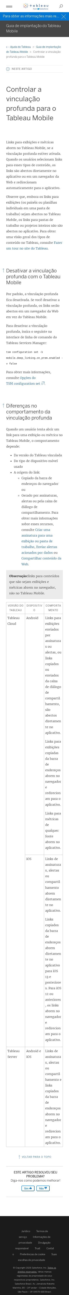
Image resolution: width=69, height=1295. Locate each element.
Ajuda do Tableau (20, 47)
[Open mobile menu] (9, 6)
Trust (37, 1248)
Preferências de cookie (32, 1254)
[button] (8, 69)
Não (41, 1188)
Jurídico (25, 1231)
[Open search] (61, 6)
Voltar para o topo (36, 1156)
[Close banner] (64, 16)
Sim (26, 1188)
